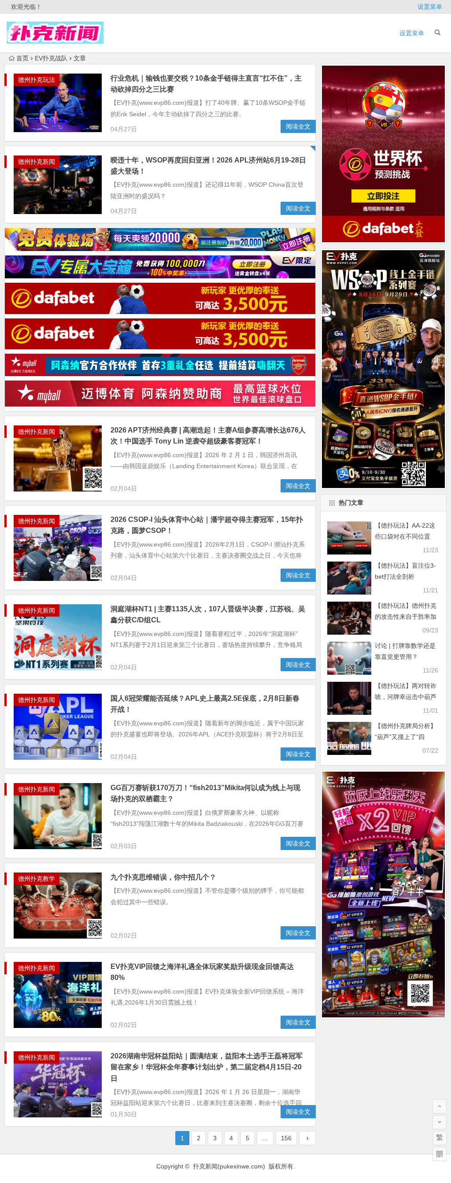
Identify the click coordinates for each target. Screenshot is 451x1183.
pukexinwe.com (241, 1166)
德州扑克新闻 (36, 161)
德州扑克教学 (36, 878)
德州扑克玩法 (36, 79)
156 (286, 1138)
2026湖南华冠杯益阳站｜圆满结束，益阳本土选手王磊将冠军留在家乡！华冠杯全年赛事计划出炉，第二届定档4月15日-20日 (207, 1067)
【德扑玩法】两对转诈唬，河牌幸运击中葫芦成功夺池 (405, 696)
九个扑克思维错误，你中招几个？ (163, 877)
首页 (22, 58)
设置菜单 (430, 6)
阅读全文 (298, 126)
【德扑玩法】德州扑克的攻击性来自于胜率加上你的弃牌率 (405, 616)
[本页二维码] (440, 1154)
